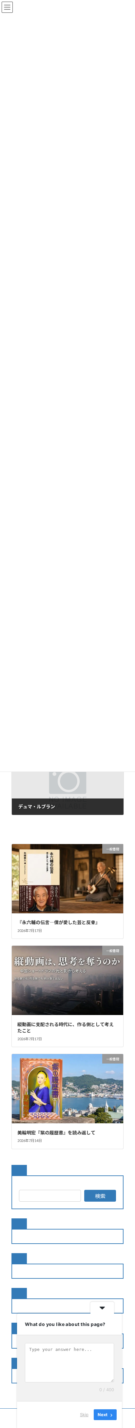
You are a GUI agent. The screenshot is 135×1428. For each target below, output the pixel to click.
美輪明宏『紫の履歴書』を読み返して (56, 1132)
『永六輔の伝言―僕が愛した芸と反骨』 (58, 922)
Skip (84, 1414)
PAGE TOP (125, 1378)
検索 (100, 1196)
